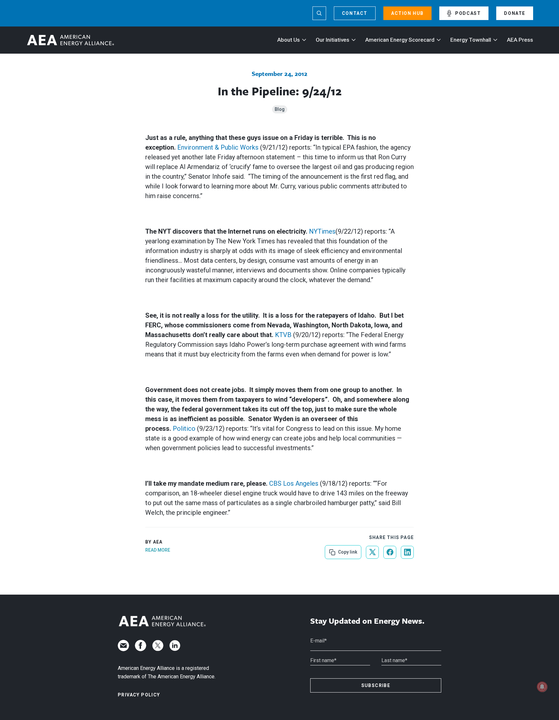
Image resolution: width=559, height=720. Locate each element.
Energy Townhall (470, 40)
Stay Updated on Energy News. (367, 621)
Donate (514, 13)
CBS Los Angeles (293, 483)
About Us (288, 40)
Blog (280, 109)
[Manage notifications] (542, 687)
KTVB (283, 335)
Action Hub (407, 13)
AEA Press (520, 40)
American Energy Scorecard (399, 40)
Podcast (468, 13)
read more (157, 550)
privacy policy (139, 694)
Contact (354, 13)
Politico (184, 428)
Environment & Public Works (217, 147)
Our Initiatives (332, 40)
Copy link (347, 550)
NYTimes (322, 231)
